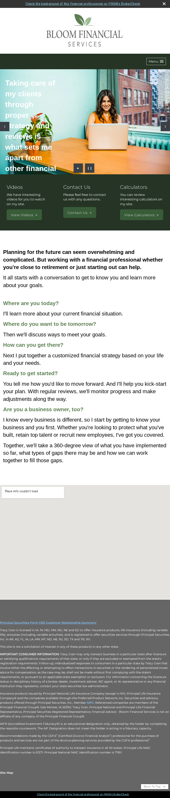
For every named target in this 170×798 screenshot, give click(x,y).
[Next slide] (165, 126)
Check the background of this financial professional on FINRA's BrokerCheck (83, 4)
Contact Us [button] (78, 213)
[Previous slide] (4, 126)
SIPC (90, 703)
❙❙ (89, 168)
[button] (156, 61)
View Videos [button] (22, 215)
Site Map (6, 773)
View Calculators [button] (139, 215)
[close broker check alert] (164, 3)
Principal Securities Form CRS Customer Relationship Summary (48, 623)
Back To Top (153, 786)
